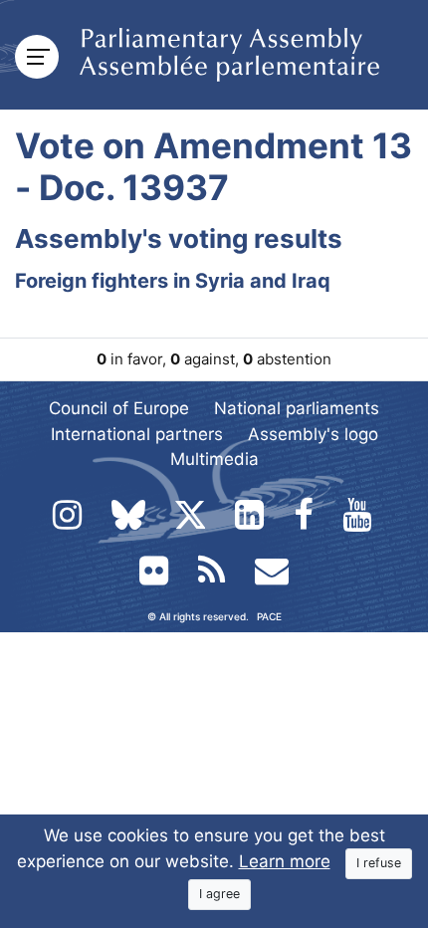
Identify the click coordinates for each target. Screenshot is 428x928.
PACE (269, 616)
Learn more (284, 861)
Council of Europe (119, 408)
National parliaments (296, 408)
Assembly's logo (313, 434)
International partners (137, 434)
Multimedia (214, 459)
